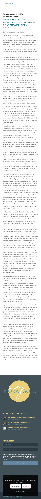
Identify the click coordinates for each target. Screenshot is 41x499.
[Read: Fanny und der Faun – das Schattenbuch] (5, 428)
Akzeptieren (15, 486)
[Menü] (35, 4)
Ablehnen (26, 486)
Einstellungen (20, 491)
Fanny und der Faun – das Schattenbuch (19, 427)
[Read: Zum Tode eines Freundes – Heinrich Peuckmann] (5, 418)
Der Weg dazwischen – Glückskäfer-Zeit (19, 422)
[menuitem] (35, 4)
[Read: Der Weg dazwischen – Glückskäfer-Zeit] (5, 423)
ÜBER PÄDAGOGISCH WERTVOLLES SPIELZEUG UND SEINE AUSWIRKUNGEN (19, 22)
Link (4, 459)
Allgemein (13, 27)
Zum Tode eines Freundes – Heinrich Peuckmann (21, 417)
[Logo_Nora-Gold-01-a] (17, 4)
